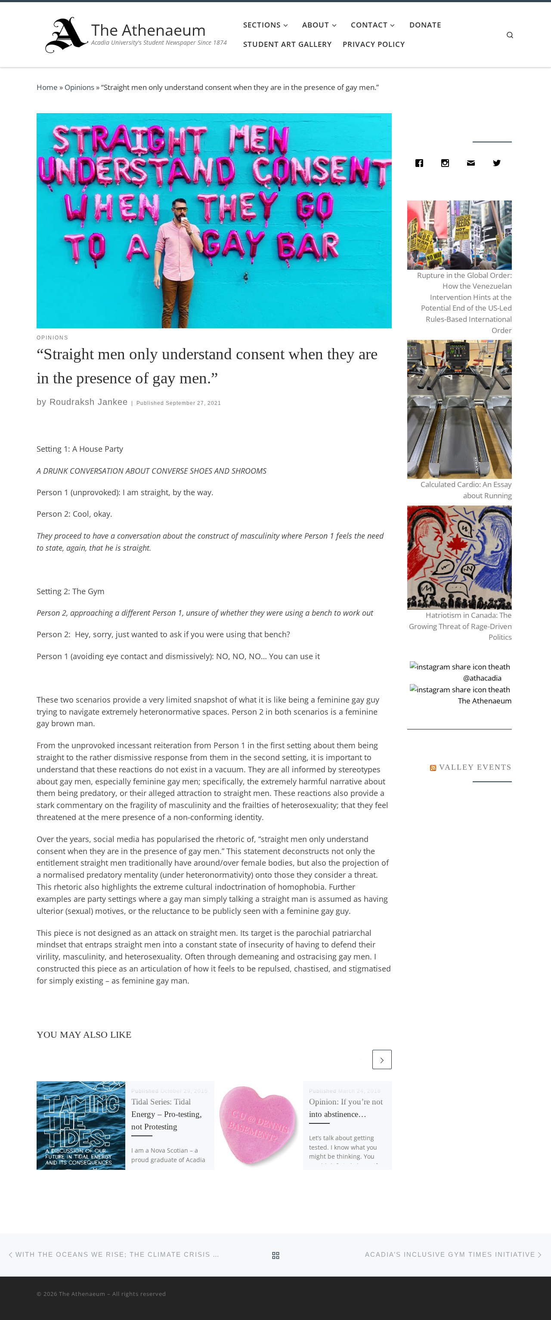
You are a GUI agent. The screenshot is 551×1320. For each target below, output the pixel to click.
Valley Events (475, 767)
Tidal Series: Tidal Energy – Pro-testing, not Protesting (166, 1114)
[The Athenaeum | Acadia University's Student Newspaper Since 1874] (66, 32)
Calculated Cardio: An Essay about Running (466, 489)
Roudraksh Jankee (89, 402)
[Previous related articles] (361, 1059)
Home (47, 87)
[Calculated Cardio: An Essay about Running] (459, 409)
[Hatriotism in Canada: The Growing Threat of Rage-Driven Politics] (459, 558)
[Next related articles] (382, 1059)
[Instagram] (447, 163)
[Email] (473, 163)
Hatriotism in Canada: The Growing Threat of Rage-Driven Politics (460, 626)
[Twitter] (499, 163)
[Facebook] (421, 163)
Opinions (79, 87)
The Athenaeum (82, 1294)
